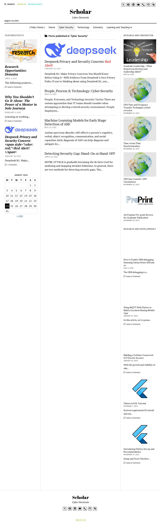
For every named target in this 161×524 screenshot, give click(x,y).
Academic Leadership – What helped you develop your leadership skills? (138, 69)
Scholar (81, 12)
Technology (83, 27)
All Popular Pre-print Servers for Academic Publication (138, 216)
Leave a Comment (14, 87)
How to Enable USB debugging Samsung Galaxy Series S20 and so (139, 262)
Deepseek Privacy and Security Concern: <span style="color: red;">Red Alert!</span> (21, 144)
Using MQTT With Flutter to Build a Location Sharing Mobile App (139, 310)
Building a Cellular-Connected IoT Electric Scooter (138, 356)
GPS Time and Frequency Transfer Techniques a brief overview (137, 107)
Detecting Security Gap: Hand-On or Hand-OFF (80, 153)
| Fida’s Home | (37, 27)
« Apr (20, 215)
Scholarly (98, 27)
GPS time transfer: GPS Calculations (135, 180)
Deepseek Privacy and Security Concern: (78, 63)
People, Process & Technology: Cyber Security (79, 91)
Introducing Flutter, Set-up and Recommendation (139, 450)
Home (52, 27)
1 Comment (12, 164)
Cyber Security (66, 27)
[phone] (143, 5)
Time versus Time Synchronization (132, 145)
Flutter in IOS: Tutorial (135, 403)
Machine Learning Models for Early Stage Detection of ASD (75, 122)
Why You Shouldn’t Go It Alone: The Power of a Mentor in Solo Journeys (21, 102)
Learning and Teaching (118, 27)
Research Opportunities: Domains (16, 70)
